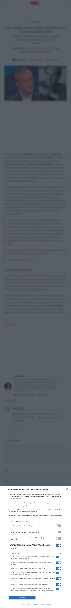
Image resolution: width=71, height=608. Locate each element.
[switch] (58, 525)
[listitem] (35, 522)
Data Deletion (25, 604)
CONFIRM (22, 598)
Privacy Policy (46, 604)
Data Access (35, 604)
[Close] (67, 490)
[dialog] (35, 547)
